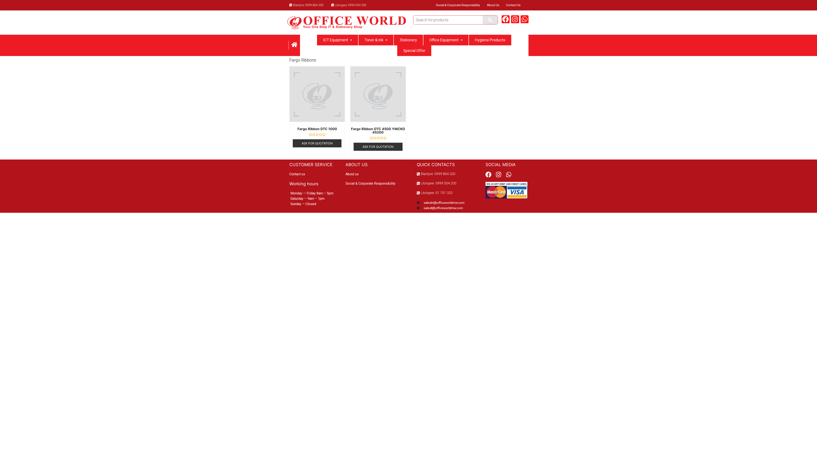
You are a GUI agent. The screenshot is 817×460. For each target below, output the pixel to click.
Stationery (408, 40)
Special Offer (414, 50)
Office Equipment (443, 40)
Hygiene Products (490, 40)
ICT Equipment (335, 40)
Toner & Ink (373, 40)
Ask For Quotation (317, 143)
